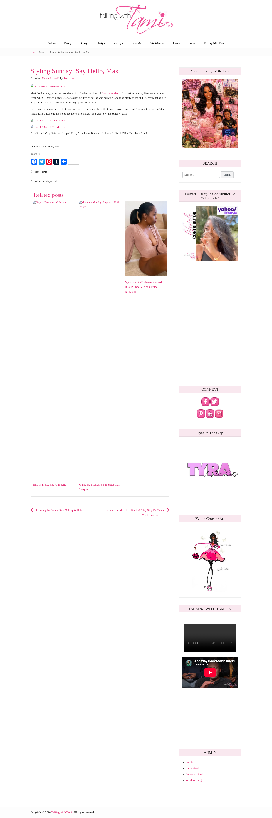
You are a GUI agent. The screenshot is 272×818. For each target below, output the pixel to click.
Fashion (51, 43)
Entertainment (157, 43)
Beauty (68, 43)
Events (176, 43)
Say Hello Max (110, 93)
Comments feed (194, 774)
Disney (84, 43)
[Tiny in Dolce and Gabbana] (54, 339)
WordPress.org (194, 780)
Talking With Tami (214, 43)
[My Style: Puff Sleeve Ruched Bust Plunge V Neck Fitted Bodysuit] (146, 238)
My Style (118, 43)
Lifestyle (100, 43)
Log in (189, 762)
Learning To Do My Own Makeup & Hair (59, 510)
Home (34, 52)
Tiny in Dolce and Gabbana (49, 484)
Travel (192, 43)
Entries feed (192, 768)
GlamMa (136, 43)
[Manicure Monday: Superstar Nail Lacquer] (100, 339)
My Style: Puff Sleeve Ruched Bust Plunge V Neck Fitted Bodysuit (143, 287)
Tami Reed (69, 78)
